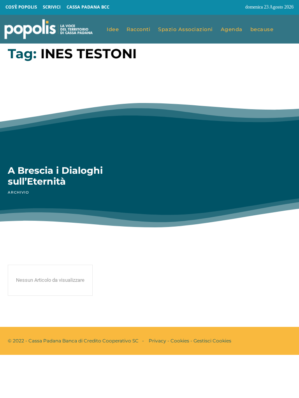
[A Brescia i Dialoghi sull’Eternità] (75, 117)
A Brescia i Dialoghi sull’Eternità (55, 176)
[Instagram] (235, 7)
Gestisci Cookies (212, 341)
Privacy (157, 341)
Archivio (18, 192)
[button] (288, 30)
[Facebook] (221, 7)
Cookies (180, 341)
